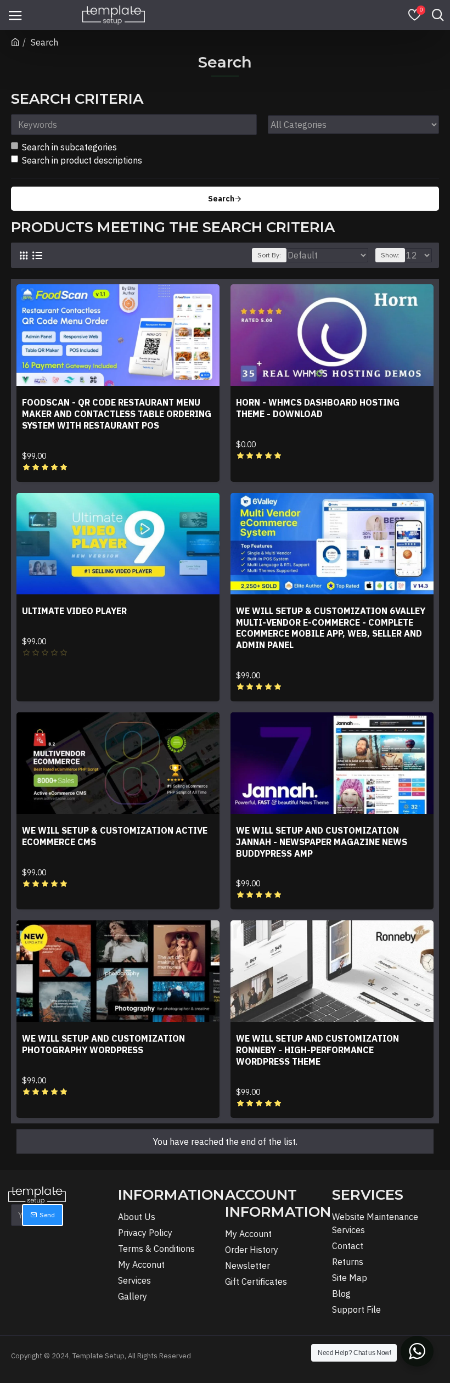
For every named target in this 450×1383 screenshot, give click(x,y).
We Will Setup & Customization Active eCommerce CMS (114, 836)
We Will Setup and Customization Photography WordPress (103, 1044)
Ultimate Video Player (74, 610)
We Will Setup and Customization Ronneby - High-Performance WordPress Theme (317, 1050)
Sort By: (269, 255)
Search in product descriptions (82, 160)
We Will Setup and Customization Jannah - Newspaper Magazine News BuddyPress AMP (321, 842)
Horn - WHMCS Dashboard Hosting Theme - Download (318, 408)
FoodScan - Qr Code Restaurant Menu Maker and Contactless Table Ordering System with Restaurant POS (116, 414)
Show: (390, 255)
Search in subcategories (69, 147)
